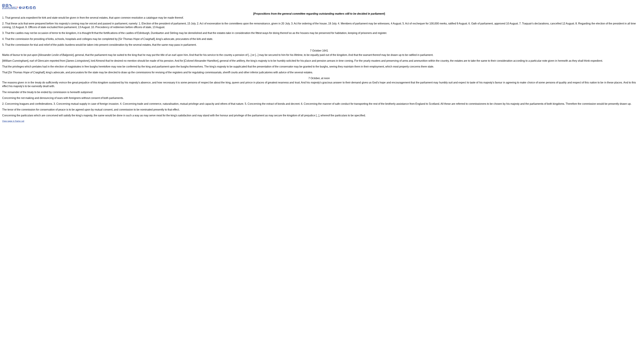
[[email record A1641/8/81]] (23, 7)
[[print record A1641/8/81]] (20, 7)
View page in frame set (13, 121)
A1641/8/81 (9, 7)
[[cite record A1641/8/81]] (27, 7)
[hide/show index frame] (3, 5)
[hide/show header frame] (7, 5)
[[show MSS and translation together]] (10, 5)
